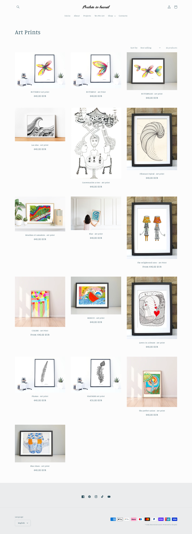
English (21, 523)
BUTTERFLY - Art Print (96, 92)
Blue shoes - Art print (40, 466)
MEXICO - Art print (95, 318)
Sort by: (134, 48)
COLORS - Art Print (40, 330)
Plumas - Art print (40, 396)
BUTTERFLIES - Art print (152, 94)
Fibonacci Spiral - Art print (152, 174)
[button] (18, 7)
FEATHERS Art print (96, 396)
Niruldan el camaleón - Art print (40, 235)
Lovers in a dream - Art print (152, 343)
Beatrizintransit (156, 524)
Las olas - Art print (39, 145)
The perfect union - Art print (152, 411)
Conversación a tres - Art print (96, 182)
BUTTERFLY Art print (40, 92)
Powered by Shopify (170, 524)
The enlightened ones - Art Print (152, 262)
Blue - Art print (96, 234)
